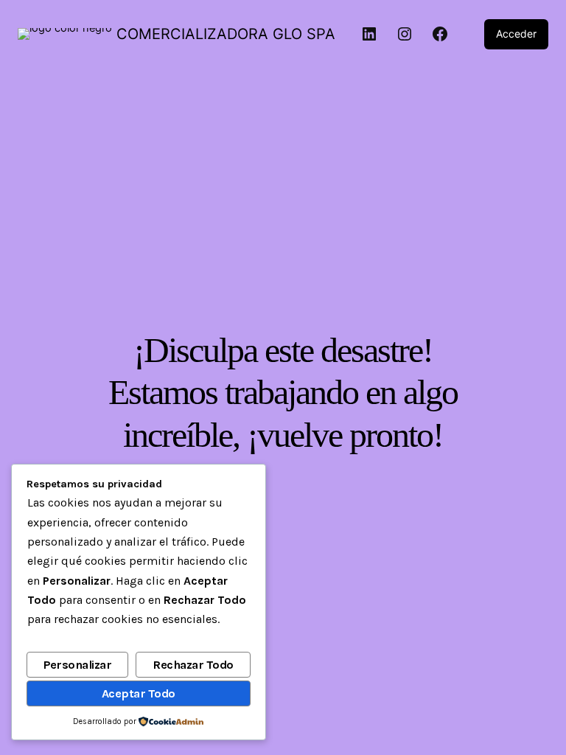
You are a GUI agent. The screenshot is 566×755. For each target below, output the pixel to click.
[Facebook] (440, 34)
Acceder (516, 33)
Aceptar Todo (138, 693)
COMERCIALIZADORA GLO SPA (225, 34)
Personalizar (77, 665)
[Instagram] (404, 34)
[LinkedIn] (369, 34)
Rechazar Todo (193, 665)
